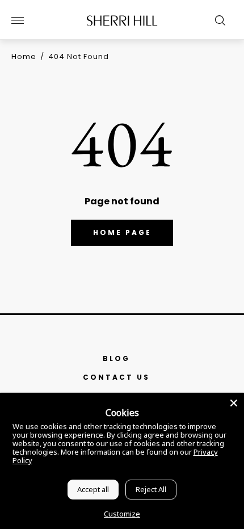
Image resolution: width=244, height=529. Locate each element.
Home (23, 56)
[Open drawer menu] (17, 20)
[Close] (233, 403)
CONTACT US (116, 377)
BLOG (116, 358)
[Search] (217, 20)
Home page (122, 232)
